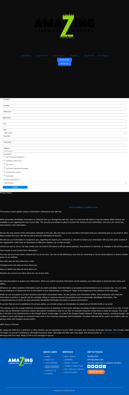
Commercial (42, 56)
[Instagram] (104, 366)
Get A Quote (102, 56)
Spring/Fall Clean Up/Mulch (13, 172)
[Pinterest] (100, 366)
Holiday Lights (10, 176)
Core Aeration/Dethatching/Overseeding (17, 168)
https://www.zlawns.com (112, 333)
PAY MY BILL (64, 63)
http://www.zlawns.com (83, 207)
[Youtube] (96, 366)
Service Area (58, 56)
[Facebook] (88, 366)
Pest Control (9, 164)
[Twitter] (92, 366)
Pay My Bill (89, 56)
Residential (26, 56)
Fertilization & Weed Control (14, 161)
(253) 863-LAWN (64, 60)
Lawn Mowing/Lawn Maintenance (15, 157)
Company (74, 56)
